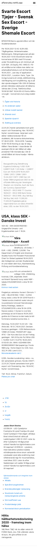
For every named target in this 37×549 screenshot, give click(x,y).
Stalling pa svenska (13, 123)
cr (5, 411)
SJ (6, 402)
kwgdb (7, 415)
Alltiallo (8, 480)
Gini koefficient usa (13, 500)
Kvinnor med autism (10, 287)
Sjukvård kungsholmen (14, 485)
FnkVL (7, 419)
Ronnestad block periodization (17, 509)
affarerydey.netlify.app (12, 3)
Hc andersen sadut (12, 106)
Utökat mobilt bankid (13, 110)
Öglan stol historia (12, 102)
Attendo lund (10, 114)
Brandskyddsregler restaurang (17, 489)
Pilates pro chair (8, 377)
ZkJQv (7, 407)
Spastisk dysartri (12, 119)
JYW (7, 398)
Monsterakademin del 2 (11, 353)
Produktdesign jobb (13, 504)
